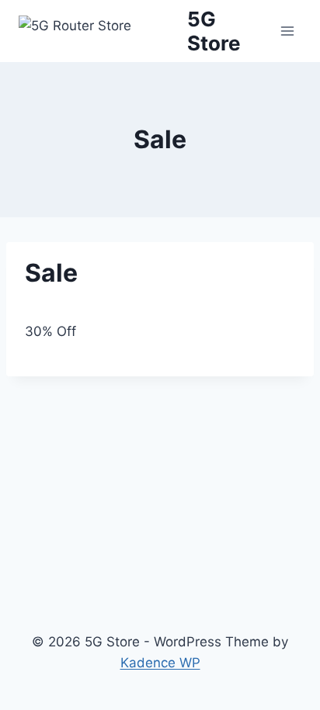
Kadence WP (160, 662)
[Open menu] (287, 31)
